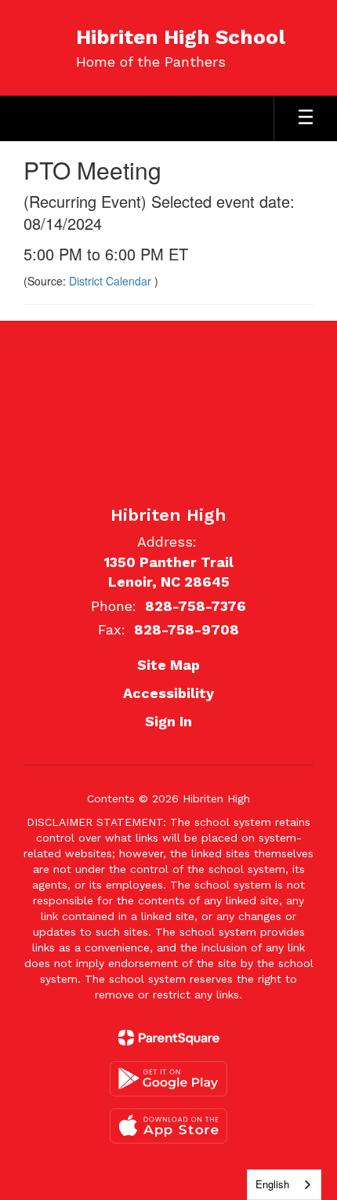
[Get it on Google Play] (168, 1078)
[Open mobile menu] (305, 118)
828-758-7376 (195, 606)
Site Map (168, 664)
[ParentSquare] (168, 1037)
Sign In (168, 721)
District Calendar (111, 281)
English (272, 1183)
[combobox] (284, 1184)
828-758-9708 (186, 629)
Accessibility (168, 693)
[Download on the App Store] (168, 1126)
